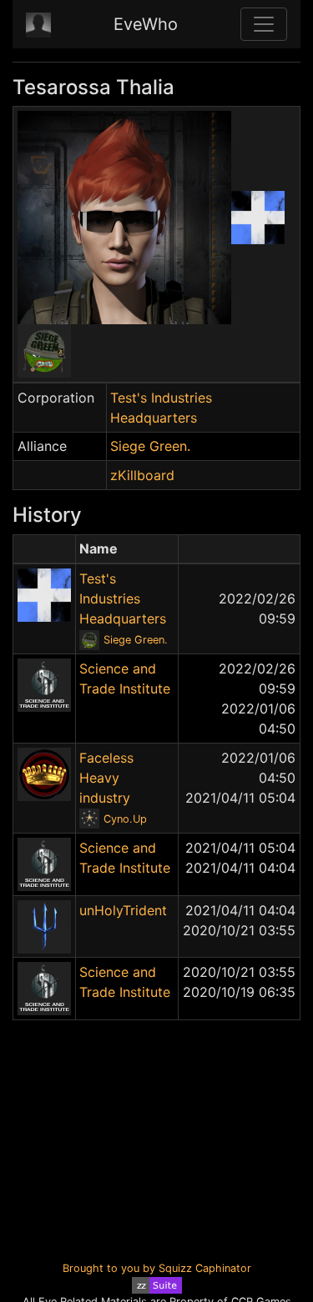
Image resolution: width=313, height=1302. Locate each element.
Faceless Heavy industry (106, 777)
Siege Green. (150, 446)
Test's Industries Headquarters (122, 598)
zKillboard (142, 475)
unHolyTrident (123, 910)
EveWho (146, 24)
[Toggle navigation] (263, 24)
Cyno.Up (125, 819)
